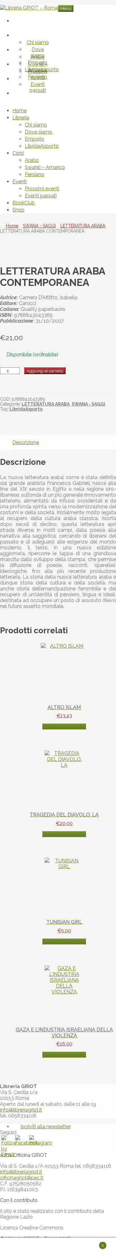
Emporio (34, 139)
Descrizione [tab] (25, 442)
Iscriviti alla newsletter (45, 1126)
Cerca (64, 1248)
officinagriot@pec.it (21, 1178)
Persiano (34, 174)
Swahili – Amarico (45, 167)
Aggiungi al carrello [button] (64, 726)
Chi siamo (38, 42)
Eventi (31, 64)
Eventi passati (37, 87)
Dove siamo (38, 52)
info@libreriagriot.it (21, 1110)
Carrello (92, 1243)
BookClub (31, 79)
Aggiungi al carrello (45, 370)
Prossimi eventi (37, 74)
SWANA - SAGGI (39, 225)
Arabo (38, 57)
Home (31, 21)
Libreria (31, 35)
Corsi (31, 50)
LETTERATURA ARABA (82, 225)
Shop (31, 93)
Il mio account (29, 1248)
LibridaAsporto (42, 146)
